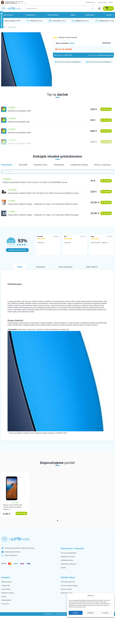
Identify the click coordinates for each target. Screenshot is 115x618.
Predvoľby (105, 613)
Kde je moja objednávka (68, 553)
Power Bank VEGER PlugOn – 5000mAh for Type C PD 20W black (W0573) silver (43, 204)
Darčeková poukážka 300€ (19, 143)
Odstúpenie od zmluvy (68, 556)
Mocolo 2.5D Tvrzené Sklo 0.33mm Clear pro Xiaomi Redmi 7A (12, 507)
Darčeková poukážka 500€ (19, 132)
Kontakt (111, 2)
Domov (3, 27)
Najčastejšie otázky (67, 560)
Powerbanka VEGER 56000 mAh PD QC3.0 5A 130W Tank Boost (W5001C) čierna (43, 193)
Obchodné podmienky (68, 582)
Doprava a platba (102, 2)
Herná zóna (5, 604)
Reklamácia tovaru (90, 2)
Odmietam (90, 613)
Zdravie (3, 596)
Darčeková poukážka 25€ (19, 122)
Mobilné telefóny (6, 582)
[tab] (57, 520)
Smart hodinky (6, 589)
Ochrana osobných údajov (69, 585)
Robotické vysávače (7, 593)
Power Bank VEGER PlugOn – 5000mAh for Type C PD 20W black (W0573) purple (43, 215)
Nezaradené (12, 27)
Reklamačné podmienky (68, 564)
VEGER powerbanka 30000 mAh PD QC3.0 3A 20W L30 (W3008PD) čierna (34, 182)
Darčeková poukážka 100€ (19, 111)
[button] (99, 8)
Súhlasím (75, 613)
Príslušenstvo (5, 585)
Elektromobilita (6, 600)
